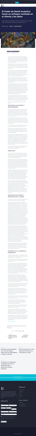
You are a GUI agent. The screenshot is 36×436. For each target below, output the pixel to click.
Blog (20, 397)
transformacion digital (17, 26)
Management (9, 327)
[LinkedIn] (19, 330)
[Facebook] (12, 330)
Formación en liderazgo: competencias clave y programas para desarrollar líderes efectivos (8, 365)
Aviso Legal (21, 402)
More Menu (11, 2)
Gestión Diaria (23, 325)
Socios (20, 393)
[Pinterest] (16, 330)
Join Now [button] (17, 2)
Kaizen (21, 433)
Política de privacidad (22, 405)
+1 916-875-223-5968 (15, 1)
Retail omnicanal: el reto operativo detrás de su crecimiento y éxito (26, 351)
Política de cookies (22, 404)
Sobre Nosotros (21, 389)
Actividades (21, 391)
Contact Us (3, 2)
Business (11, 26)
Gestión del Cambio (10, 325)
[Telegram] (21, 330)
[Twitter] (14, 330)
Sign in (7, 2)
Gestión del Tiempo (17, 325)
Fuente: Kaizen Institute (11, 321)
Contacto (20, 395)
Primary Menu (34, 6)
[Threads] (23, 330)
